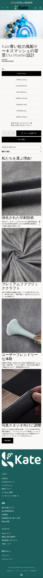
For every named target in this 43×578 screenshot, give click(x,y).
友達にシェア (6, 544)
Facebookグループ (8, 482)
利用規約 (5, 515)
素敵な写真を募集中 (9, 537)
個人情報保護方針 (8, 511)
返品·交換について (8, 508)
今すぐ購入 (21, 139)
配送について (6, 489)
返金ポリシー (11, 571)
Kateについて (6, 533)
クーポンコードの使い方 (10, 496)
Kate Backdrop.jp (18, 567)
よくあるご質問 (7, 492)
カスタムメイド (7, 559)
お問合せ (5, 478)
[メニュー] (2, 7)
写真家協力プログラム (9, 540)
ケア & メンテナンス (9, 147)
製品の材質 (5, 521)
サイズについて (7, 485)
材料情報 (7, 441)
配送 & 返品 (6, 151)
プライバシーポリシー (22, 571)
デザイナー (5, 556)
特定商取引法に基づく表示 (11, 518)
